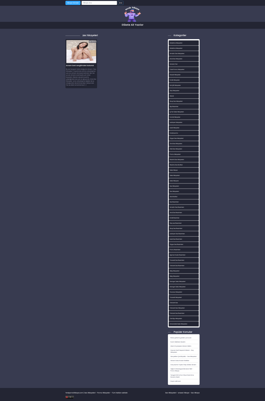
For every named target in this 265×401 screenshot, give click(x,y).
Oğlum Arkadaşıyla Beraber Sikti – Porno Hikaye (181, 370)
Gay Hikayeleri (174, 90)
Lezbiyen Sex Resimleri (177, 234)
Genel (172, 96)
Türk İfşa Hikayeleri (176, 318)
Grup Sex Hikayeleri (176, 101)
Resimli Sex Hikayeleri (177, 159)
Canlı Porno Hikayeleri (177, 69)
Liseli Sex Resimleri (176, 239)
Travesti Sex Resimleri (177, 260)
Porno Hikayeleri (175, 154)
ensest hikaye (183, 393)
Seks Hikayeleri (175, 175)
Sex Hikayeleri (174, 186)
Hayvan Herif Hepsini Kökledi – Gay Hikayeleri (182, 351)
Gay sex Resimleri (176, 223)
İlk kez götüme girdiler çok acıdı (180, 338)
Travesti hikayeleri (176, 297)
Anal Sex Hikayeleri (176, 59)
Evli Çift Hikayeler (175, 85)
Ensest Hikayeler (175, 75)
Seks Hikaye (174, 170)
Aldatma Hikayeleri (176, 43)
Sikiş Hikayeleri (174, 271)
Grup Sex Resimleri (176, 228)
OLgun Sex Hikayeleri (177, 138)
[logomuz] (132, 14)
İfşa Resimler (174, 106)
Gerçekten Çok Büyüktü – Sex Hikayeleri (183, 356)
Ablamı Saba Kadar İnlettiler (179, 360)
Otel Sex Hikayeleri (176, 149)
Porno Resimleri (175, 250)
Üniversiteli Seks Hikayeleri (178, 324)
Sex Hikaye (195, 393)
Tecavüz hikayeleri (176, 292)
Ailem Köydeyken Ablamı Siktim (180, 346)
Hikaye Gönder (73, 3)
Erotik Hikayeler (175, 80)
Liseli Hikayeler (174, 128)
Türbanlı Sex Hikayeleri (177, 308)
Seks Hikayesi (174, 181)
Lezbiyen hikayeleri (176, 122)
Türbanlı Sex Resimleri (177, 265)
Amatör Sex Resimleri (177, 207)
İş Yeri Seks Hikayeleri (177, 112)
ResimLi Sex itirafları (176, 165)
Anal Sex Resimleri (176, 212)
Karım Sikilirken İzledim (177, 342)
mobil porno (174, 133)
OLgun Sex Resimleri (176, 244)
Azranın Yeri (174, 64)
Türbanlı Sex (174, 303)
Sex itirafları (173, 196)
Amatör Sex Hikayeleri (177, 53)
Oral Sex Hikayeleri (176, 143)
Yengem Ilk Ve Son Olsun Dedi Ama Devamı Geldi (182, 376)
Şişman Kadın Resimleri (177, 255)
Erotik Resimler (174, 218)
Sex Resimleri (174, 202)
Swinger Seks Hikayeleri (178, 281)
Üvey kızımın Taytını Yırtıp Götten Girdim (183, 365)
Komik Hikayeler (175, 117)
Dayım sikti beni (175, 381)
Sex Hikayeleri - (171, 393)
